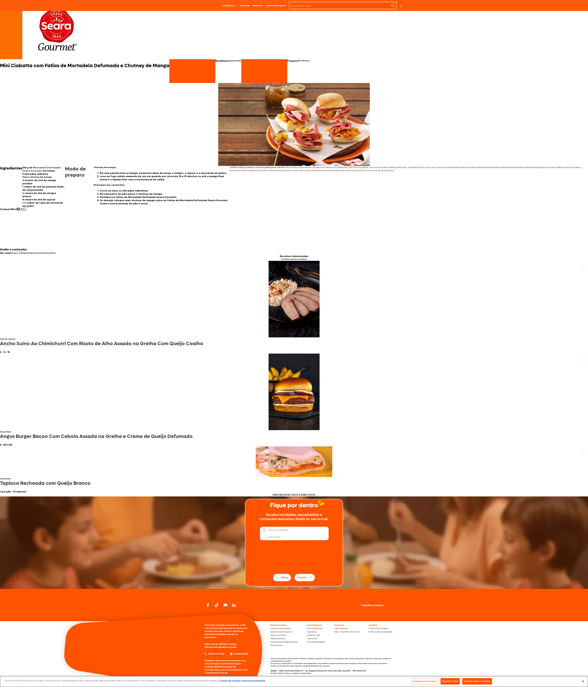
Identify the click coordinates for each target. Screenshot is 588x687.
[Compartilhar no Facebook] (18, 209)
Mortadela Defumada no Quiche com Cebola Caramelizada (317, 167)
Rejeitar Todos (450, 681)
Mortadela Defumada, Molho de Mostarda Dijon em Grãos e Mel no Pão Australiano (538, 167)
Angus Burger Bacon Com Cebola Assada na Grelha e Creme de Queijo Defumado (96, 436)
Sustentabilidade (316, 641)
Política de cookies (378, 628)
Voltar (284, 577)
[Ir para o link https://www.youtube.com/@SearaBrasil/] (225, 605)
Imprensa (312, 631)
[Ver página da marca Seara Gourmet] (57, 31)
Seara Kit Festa (278, 635)
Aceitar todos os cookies (477, 681)
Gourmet (39, 253)
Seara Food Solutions (281, 631)
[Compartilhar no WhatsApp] (24, 209)
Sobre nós (312, 638)
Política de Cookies (230, 680)
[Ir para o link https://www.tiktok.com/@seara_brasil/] (217, 605)
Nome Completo (278, 530)
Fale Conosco (341, 628)
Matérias (258, 5)
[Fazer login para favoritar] (583, 265)
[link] (294, 307)
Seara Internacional (280, 628)
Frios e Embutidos (22, 253)
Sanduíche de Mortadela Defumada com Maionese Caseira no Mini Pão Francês (271, 170)
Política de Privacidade (253, 680)
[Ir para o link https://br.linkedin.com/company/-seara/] (234, 605)
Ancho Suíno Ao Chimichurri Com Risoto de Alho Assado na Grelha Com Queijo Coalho (101, 343)
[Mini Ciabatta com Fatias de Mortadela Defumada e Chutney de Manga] (212, 5)
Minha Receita (277, 638)
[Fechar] (583, 681)
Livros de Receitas (275, 5)
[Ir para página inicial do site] (294, 615)
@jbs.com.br (211, 644)
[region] (294, 681)
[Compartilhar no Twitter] (21, 209)
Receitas (245, 5)
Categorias (227, 5)
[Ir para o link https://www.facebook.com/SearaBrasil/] (208, 605)
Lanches (50, 253)
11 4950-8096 (241, 653)
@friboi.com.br (228, 644)
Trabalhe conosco (372, 605)
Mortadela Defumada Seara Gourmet (41, 169)
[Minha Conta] (401, 5)
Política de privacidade (380, 631)
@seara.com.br (228, 647)
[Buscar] (392, 5)
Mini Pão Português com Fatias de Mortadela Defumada (378, 167)
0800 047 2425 (216, 653)
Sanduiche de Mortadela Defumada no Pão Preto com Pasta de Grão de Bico (354, 170)
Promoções (276, 645)
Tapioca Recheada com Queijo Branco (45, 483)
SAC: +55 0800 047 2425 (346, 631)
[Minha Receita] (191, 5)
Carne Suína (7, 339)
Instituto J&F (313, 635)
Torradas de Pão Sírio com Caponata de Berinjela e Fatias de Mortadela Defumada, (451, 167)
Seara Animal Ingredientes (284, 641)
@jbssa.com (211, 647)
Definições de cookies (424, 681)
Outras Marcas (314, 628)
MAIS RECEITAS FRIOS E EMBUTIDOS (294, 494)
